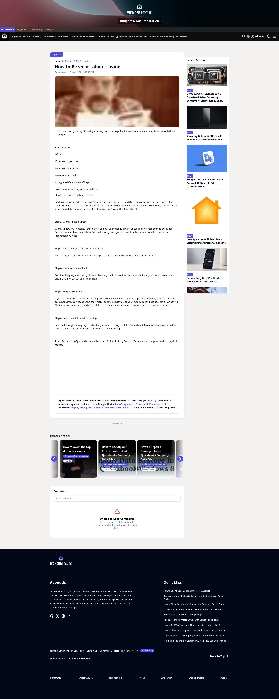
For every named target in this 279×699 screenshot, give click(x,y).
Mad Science (151, 36)
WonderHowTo (7, 29)
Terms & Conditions (59, 650)
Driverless (181, 36)
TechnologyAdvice (84, 677)
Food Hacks (49, 36)
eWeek (141, 677)
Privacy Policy (77, 650)
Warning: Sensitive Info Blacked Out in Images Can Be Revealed (195, 640)
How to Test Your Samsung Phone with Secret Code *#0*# (192, 625)
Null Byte (49, 29)
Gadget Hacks (22, 29)
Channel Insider (196, 677)
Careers (142, 650)
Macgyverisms (119, 36)
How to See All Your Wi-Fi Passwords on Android (187, 590)
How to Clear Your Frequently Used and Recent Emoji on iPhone (194, 630)
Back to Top (217, 656)
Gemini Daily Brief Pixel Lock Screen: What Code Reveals (203, 279)
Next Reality (36, 29)
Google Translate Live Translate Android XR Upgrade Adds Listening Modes (205, 183)
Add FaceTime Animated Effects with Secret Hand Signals (191, 619)
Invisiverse (103, 36)
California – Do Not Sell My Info (114, 650)
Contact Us (92, 650)
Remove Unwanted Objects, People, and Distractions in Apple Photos (193, 597)
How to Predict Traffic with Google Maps (183, 614)
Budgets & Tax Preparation (139, 21)
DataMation (166, 677)
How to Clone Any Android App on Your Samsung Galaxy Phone (194, 604)
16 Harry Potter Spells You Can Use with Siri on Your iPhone (192, 609)
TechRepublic (115, 677)
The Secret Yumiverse (82, 36)
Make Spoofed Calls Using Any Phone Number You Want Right (194, 635)
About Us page (69, 607)
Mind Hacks (135, 36)
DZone (223, 677)
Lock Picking (167, 36)
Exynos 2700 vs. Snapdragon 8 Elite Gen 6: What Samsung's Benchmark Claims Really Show (205, 97)
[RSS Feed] (69, 616)
